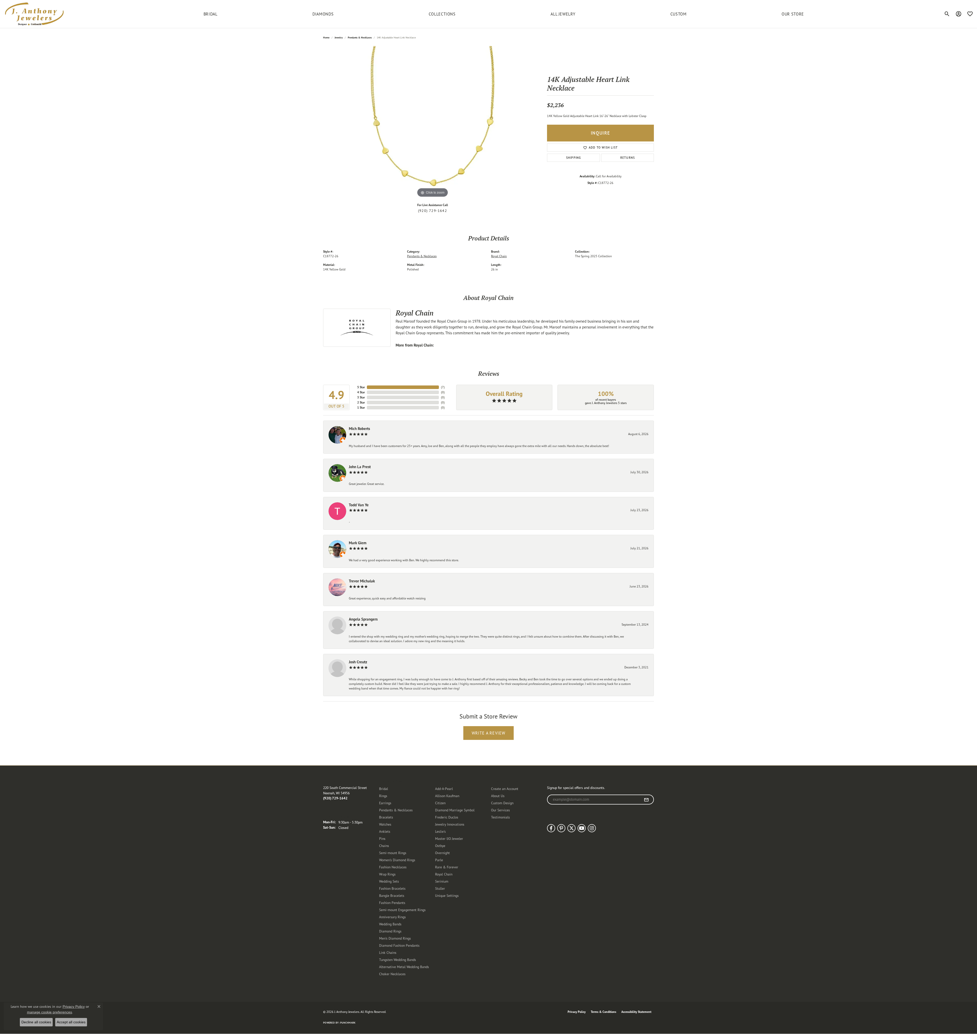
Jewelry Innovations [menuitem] (449, 824)
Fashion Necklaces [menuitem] (393, 867)
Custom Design (502, 803)
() (443, 387)
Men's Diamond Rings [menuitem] (395, 938)
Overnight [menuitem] (442, 853)
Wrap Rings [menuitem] (387, 874)
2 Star (361, 402)
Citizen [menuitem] (440, 803)
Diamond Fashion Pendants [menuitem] (399, 945)
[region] (432, 122)
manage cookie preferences (49, 1012)
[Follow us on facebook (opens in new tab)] (551, 828)
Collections (442, 14)
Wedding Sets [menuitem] (389, 881)
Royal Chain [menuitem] (443, 874)
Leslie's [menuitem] (440, 831)
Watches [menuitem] (385, 824)
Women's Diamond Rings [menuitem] (397, 860)
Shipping (573, 158)
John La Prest (360, 466)
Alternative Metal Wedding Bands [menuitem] (404, 967)
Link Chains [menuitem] (387, 952)
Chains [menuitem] (384, 845)
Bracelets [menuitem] (386, 817)
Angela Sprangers (363, 619)
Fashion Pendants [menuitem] (392, 902)
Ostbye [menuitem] (440, 845)
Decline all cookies (36, 1022)
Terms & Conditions (603, 1012)
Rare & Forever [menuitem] (446, 867)
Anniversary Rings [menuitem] (392, 917)
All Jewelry (563, 14)
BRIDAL (211, 14)
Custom (678, 14)
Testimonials (500, 817)
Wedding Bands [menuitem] (390, 924)
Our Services (500, 810)
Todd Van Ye (359, 504)
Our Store (793, 14)
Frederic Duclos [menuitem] (446, 817)
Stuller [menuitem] (440, 888)
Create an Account (504, 788)
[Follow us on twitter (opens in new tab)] (571, 828)
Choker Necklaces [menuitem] (392, 974)
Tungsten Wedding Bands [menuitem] (397, 959)
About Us (498, 796)
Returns (627, 158)
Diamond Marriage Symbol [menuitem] (455, 810)
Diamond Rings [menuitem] (390, 931)
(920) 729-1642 (432, 210)
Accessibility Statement (636, 1012)
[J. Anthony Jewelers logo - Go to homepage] (34, 14)
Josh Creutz (358, 661)
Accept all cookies (71, 1022)
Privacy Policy (577, 1012)
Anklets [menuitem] (384, 831)
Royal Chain (499, 256)
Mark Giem (357, 542)
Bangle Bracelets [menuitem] (391, 895)
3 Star (361, 397)
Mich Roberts (359, 428)
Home (326, 37)
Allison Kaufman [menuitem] (447, 796)
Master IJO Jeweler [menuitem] (449, 838)
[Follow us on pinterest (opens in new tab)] (561, 828)
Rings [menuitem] (383, 796)
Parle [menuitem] (439, 860)
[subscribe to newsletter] (646, 799)
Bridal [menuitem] (383, 788)
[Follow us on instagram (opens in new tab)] (592, 828)
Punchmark (347, 1022)
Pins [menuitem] (382, 838)
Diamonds (323, 14)
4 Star (361, 392)
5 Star (361, 387)
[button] (947, 14)
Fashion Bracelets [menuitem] (392, 888)
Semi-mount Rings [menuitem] (392, 853)
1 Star (361, 407)
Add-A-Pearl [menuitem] (444, 788)
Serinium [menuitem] (441, 881)
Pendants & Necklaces (360, 37)
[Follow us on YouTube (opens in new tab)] (582, 828)
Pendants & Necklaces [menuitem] (396, 810)
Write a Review (489, 733)
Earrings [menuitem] (385, 803)
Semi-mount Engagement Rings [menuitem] (402, 910)
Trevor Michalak (362, 581)
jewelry (339, 37)
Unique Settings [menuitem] (447, 895)
